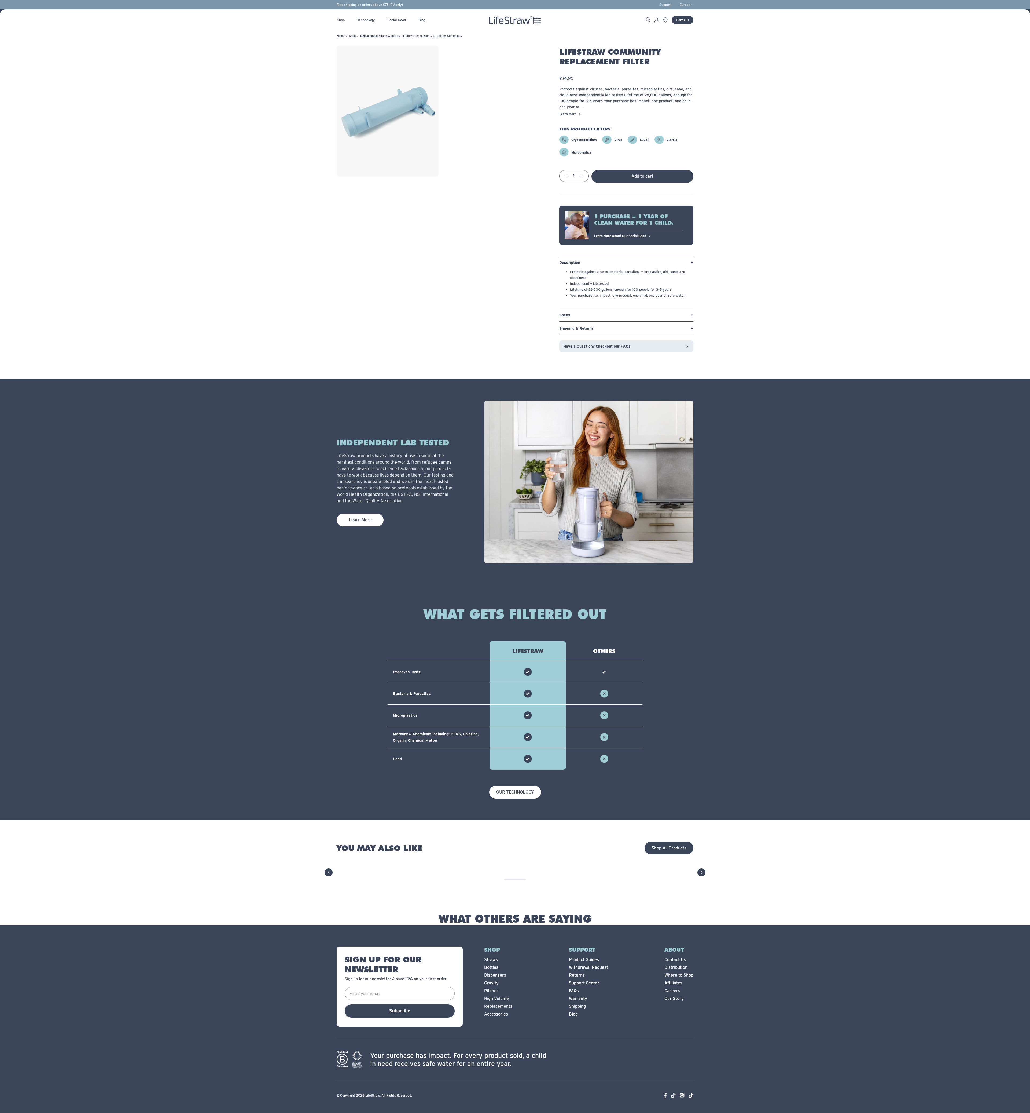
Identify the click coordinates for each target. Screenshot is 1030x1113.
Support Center (584, 982)
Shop (352, 36)
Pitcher (491, 990)
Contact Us (675, 959)
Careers (672, 990)
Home (340, 36)
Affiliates (673, 982)
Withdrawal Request (588, 967)
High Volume (496, 998)
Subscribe (399, 1011)
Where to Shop (678, 975)
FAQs (574, 990)
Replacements (498, 1006)
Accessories (496, 1014)
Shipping (577, 1006)
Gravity (491, 982)
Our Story (674, 998)
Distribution (675, 967)
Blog (573, 1014)
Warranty (578, 998)
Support (665, 4)
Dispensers (495, 975)
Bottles (491, 967)
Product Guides (584, 959)
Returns (577, 975)
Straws (491, 959)
